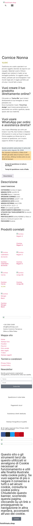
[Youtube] (17, 434)
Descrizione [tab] (7, 176)
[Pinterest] (21, 434)
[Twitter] (12, 434)
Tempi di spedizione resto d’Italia (17, 169)
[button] (16, 164)
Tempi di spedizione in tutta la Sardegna (15, 164)
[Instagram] (8, 434)
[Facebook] (3, 434)
